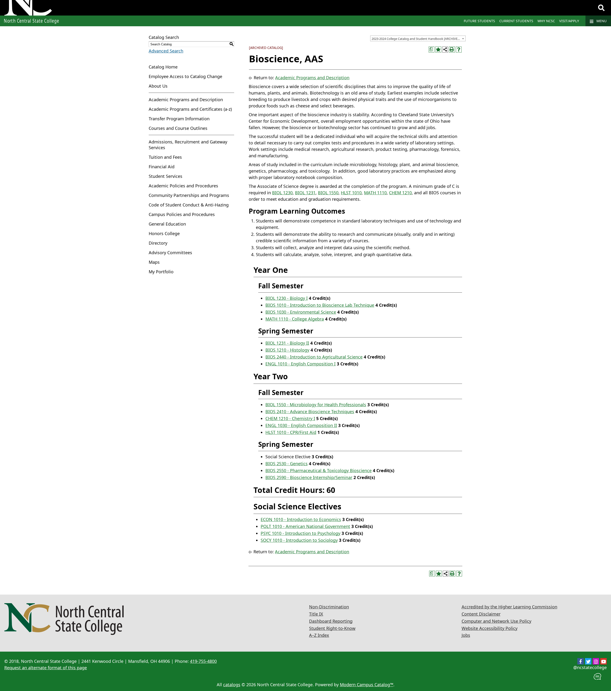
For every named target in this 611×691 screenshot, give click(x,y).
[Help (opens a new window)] (459, 50)
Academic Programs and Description (186, 99)
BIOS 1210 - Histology (287, 350)
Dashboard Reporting (331, 621)
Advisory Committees (170, 252)
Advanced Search (166, 51)
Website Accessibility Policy (489, 628)
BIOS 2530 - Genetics (286, 463)
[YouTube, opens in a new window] (603, 661)
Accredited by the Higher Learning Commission (509, 607)
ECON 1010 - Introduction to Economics (301, 519)
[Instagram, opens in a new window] (596, 661)
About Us (158, 86)
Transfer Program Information (179, 118)
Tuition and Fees (165, 157)
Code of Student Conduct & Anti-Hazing (189, 205)
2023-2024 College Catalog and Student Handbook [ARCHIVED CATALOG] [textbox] (418, 39)
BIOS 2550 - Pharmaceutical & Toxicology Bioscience (318, 470)
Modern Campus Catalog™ (366, 684)
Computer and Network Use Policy (496, 621)
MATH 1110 (375, 192)
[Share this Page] (445, 50)
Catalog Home (163, 67)
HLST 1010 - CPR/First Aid (290, 432)
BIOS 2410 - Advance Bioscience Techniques (309, 411)
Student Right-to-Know (332, 628)
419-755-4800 (203, 661)
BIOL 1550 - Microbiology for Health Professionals (315, 404)
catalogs (231, 684)
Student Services (165, 176)
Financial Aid (161, 166)
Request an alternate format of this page (45, 667)
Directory (158, 243)
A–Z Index (319, 635)
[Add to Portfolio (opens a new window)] (438, 50)
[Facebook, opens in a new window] (580, 661)
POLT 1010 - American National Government (305, 526)
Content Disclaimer (481, 614)
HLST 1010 (351, 192)
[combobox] (418, 38)
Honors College (164, 233)
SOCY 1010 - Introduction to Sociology (299, 540)
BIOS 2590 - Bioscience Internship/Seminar (308, 477)
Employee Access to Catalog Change (185, 76)
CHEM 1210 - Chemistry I (290, 418)
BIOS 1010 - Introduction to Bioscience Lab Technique (319, 305)
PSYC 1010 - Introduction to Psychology (300, 533)
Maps (154, 262)
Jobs (466, 635)
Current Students (516, 21)
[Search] (601, 8)
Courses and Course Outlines (178, 128)
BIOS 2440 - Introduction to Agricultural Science (314, 357)
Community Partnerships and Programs (189, 195)
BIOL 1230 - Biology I (286, 298)
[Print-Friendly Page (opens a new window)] (452, 50)
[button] (597, 677)
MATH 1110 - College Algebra (294, 319)
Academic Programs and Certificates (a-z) (190, 109)
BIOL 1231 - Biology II (287, 343)
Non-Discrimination (329, 607)
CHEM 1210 (400, 192)
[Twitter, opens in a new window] (588, 661)
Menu (601, 21)
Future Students (479, 21)
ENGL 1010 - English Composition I (300, 364)
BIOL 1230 (282, 192)
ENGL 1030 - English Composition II (301, 425)
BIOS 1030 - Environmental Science (300, 312)
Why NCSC (546, 21)
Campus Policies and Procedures (182, 214)
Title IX (316, 614)
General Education (167, 224)
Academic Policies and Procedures (183, 186)
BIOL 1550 (328, 192)
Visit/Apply (569, 21)
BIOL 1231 (305, 192)
